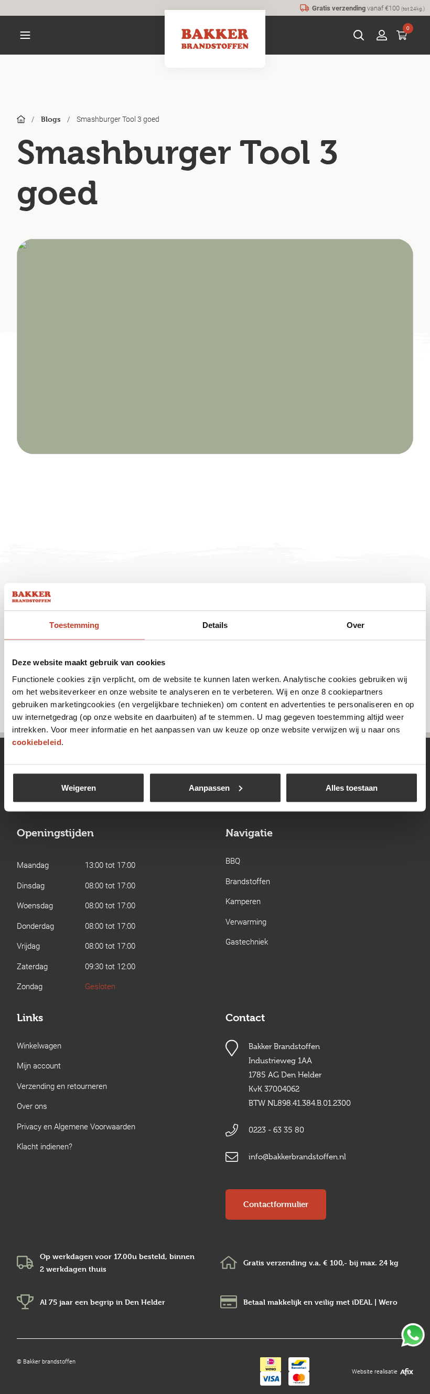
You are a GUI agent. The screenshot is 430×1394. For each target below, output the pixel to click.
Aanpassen (209, 787)
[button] (25, 35)
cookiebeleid (36, 741)
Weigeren (78, 787)
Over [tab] (355, 625)
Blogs (51, 118)
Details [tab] (215, 625)
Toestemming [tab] (74, 625)
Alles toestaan (352, 787)
